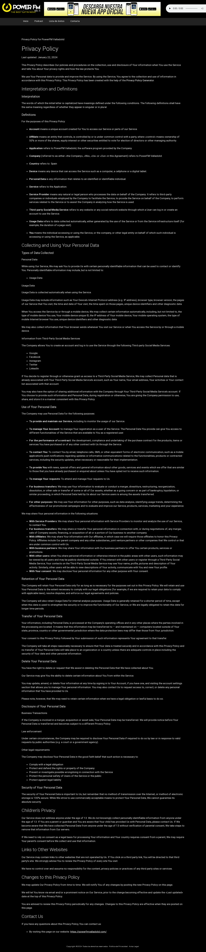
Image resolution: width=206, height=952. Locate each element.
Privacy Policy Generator (140, 80)
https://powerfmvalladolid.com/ (88, 931)
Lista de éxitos (56, 20)
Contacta (75, 20)
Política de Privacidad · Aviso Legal (124, 946)
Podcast (38, 20)
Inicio (25, 20)
